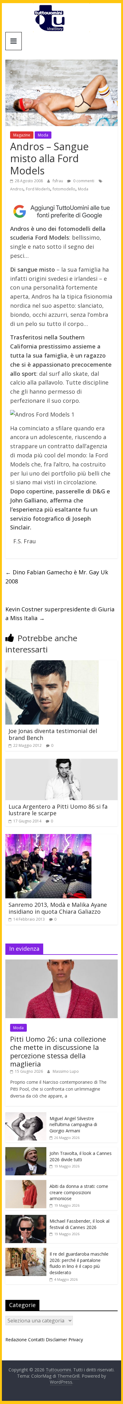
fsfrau (58, 180)
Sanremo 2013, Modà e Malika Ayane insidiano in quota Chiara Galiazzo (58, 908)
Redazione (16, 1340)
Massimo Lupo (66, 1071)
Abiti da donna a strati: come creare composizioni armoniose (79, 1192)
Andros (16, 189)
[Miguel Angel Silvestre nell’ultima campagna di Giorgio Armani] (25, 1116)
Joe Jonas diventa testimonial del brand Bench (53, 734)
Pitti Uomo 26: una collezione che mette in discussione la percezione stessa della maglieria (58, 1051)
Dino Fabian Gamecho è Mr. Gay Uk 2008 (56, 576)
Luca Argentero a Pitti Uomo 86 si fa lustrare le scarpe (58, 810)
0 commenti (83, 180)
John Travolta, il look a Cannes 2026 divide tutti (81, 1156)
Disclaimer (56, 1340)
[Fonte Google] (61, 211)
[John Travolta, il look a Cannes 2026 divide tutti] (25, 1150)
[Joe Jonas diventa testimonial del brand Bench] (52, 664)
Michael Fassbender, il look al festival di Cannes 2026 (79, 1224)
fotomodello (64, 189)
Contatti (36, 1340)
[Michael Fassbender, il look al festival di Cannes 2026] (25, 1218)
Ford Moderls (38, 189)
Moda (43, 135)
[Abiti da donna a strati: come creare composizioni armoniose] (25, 1183)
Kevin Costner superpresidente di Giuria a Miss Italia (59, 613)
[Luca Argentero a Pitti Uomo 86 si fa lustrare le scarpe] (61, 762)
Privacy (75, 1340)
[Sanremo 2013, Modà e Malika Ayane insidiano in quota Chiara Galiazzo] (48, 837)
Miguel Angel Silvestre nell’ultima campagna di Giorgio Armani (73, 1124)
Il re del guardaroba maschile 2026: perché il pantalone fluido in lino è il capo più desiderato (79, 1263)
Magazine (21, 135)
